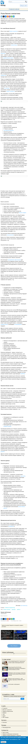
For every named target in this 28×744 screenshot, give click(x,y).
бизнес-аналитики (14, 18)
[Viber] (9, 16)
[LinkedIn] (14, 16)
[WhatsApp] (11, 16)
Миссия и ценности (7, 709)
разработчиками (7, 426)
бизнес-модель (22, 212)
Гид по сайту (5, 732)
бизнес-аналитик (13, 31)
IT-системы (6, 88)
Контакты (5, 722)
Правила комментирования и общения (12, 735)
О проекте (5, 708)
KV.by (3, 5)
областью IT (15, 305)
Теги (4, 714)
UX (13, 526)
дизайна (3, 451)
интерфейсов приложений (20, 584)
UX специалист (22, 600)
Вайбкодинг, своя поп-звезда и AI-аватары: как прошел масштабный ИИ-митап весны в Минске (17, 674)
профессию (3, 75)
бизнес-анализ (6, 609)
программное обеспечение (14, 259)
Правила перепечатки (8, 711)
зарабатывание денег (8, 57)
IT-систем (20, 289)
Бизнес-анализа (9, 311)
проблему (22, 373)
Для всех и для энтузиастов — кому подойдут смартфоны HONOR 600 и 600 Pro (16, 679)
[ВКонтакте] (5, 16)
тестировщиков (17, 324)
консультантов (10, 235)
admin (7, 620)
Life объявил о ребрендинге (14, 684)
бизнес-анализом (12, 123)
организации (14, 45)
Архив (4, 715)
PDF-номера (5, 717)
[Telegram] (1, 16)
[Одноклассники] (7, 16)
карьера (14, 609)
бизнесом (3, 53)
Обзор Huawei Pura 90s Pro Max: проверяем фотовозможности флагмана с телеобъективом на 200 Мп (16, 668)
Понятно (3, 742)
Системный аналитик (9, 130)
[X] (3, 16)
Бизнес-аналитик (8, 125)
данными (23, 476)
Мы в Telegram (14, 645)
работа (18, 609)
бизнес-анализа (20, 512)
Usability (10, 526)
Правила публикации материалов (10, 734)
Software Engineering (10, 607)
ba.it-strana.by (24, 605)
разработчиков (4, 324)
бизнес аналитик (11, 50)
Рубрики (4, 712)
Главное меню (14, 9)
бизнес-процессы (11, 91)
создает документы (19, 448)
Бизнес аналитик (5, 37)
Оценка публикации (6, 612)
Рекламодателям (7, 727)
